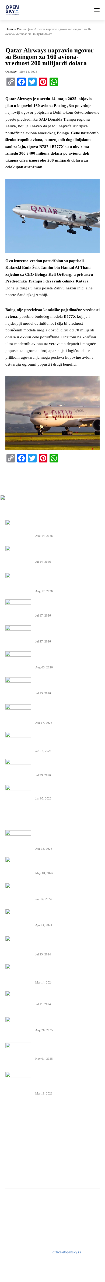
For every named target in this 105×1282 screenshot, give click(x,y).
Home (9, 29)
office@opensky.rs (66, 1252)
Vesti (20, 29)
